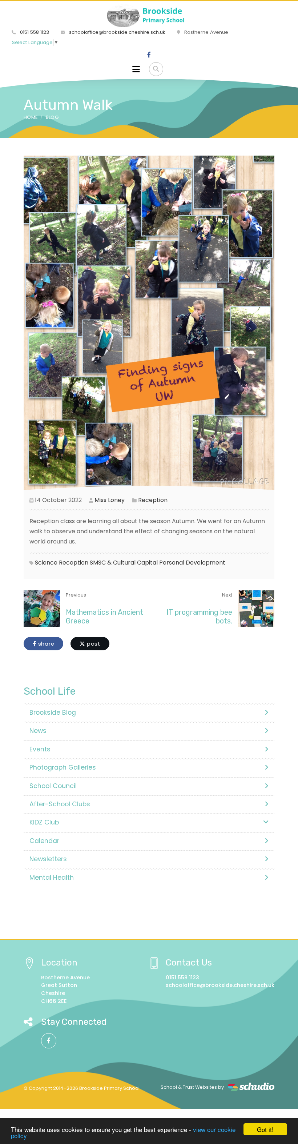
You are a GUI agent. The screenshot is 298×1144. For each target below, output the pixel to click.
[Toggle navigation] (136, 69)
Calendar (44, 840)
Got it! (265, 1129)
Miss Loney (109, 500)
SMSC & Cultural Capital (124, 562)
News (38, 730)
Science (46, 562)
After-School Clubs (59, 804)
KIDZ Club (44, 822)
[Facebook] (149, 55)
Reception (153, 500)
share (45, 643)
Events (40, 749)
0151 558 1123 (34, 32)
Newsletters (48, 859)
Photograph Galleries (62, 767)
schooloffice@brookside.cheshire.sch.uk (116, 32)
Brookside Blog (52, 712)
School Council (53, 786)
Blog (52, 117)
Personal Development (192, 562)
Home (30, 117)
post (92, 643)
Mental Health (51, 877)
